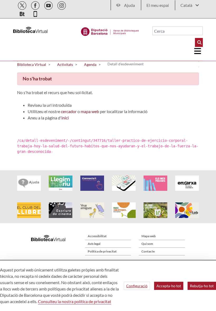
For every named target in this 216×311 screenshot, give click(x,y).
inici (65, 117)
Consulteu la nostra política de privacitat (74, 301)
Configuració (137, 286)
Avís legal (94, 244)
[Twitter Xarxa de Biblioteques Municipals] (22, 4)
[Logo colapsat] (198, 51)
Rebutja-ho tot (202, 286)
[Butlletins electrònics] (22, 13)
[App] (35, 13)
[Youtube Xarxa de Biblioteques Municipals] (48, 4)
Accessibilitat (97, 236)
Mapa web (148, 236)
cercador (69, 111)
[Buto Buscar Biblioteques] (199, 42)
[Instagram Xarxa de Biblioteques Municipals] (62, 4)
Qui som (147, 244)
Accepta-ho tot (168, 286)
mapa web (90, 111)
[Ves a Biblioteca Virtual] (110, 30)
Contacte (148, 251)
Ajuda (129, 5)
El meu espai (157, 5)
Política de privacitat (102, 251)
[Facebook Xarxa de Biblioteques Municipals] (35, 4)
